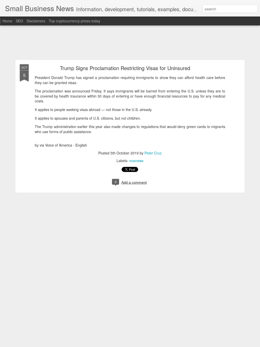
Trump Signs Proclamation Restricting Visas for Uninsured (125, 68)
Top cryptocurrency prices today (74, 20)
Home (7, 20)
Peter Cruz (153, 152)
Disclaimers (36, 20)
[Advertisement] (130, 42)
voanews (136, 160)
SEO (19, 20)
